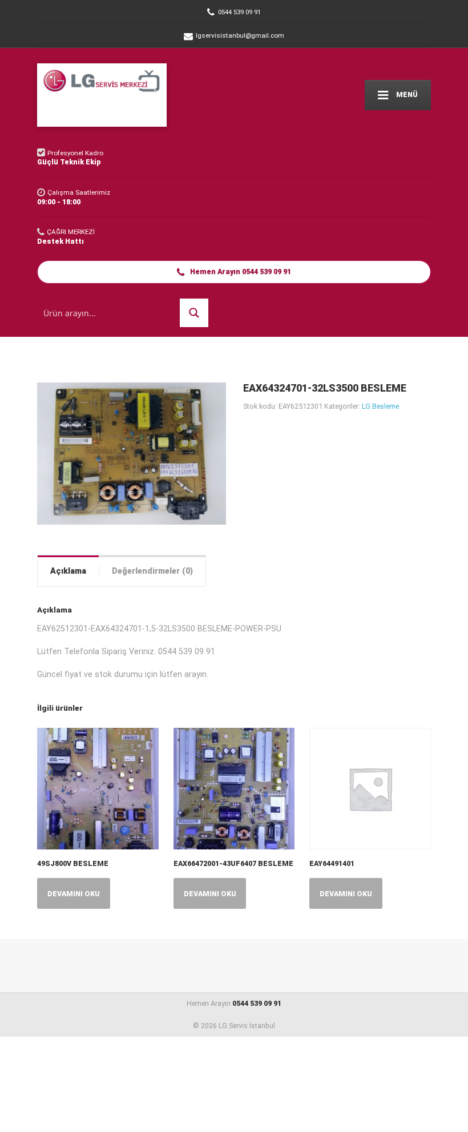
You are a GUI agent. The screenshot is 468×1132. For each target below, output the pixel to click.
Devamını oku (73, 893)
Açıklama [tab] (68, 570)
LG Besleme (380, 406)
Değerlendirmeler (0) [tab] (152, 570)
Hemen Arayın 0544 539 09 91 (239, 271)
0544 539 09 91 (256, 1003)
